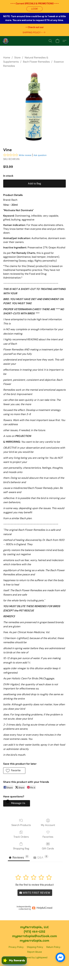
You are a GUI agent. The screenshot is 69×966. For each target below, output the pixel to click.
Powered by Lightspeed (34, 957)
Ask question (40, 155)
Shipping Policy (35, 947)
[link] (35, 32)
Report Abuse (34, 951)
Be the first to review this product (34, 884)
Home (6, 57)
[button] (34, 8)
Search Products (21, 825)
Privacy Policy (16, 947)
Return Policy (53, 947)
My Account (48, 825)
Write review (25, 155)
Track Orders (21, 836)
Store (17, 57)
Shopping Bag (21, 848)
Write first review (36, 892)
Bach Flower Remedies (36, 61)
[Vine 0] (34, 106)
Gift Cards (48, 848)
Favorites (48, 836)
